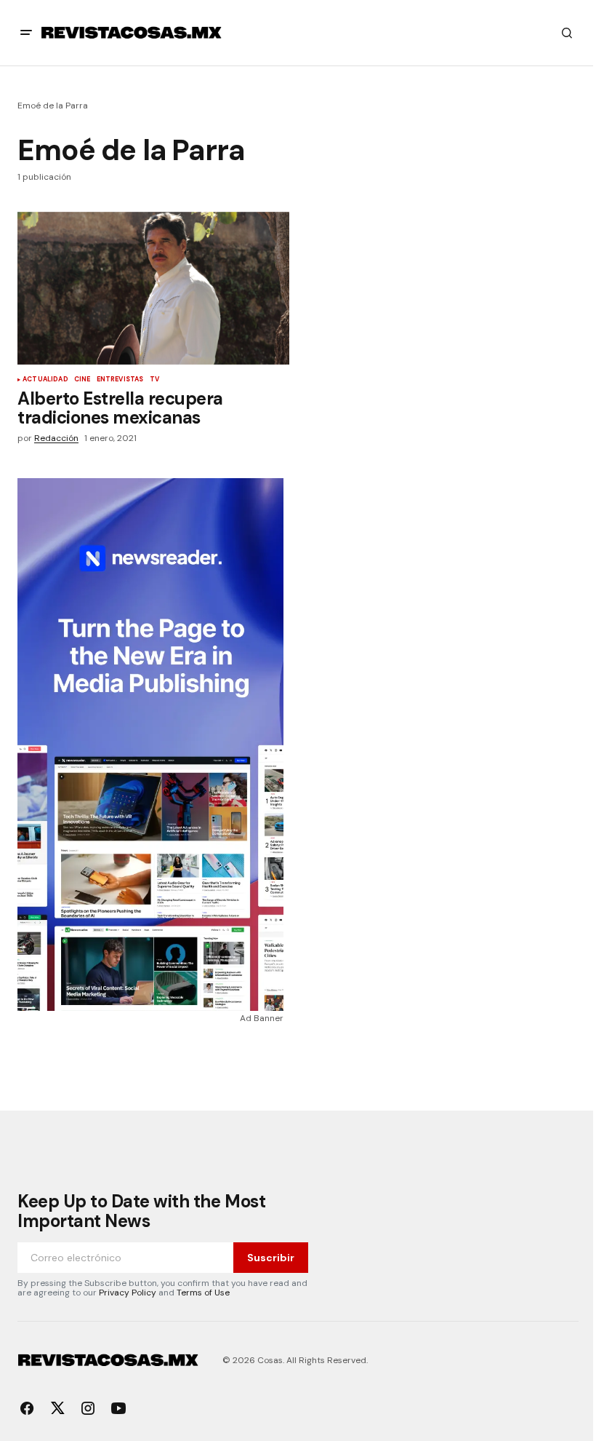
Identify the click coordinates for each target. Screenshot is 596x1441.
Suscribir (270, 1257)
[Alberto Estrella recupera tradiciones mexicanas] (153, 288)
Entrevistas (120, 380)
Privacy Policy (127, 1292)
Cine (82, 380)
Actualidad (45, 380)
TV (154, 380)
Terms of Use (203, 1292)
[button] (26, 32)
